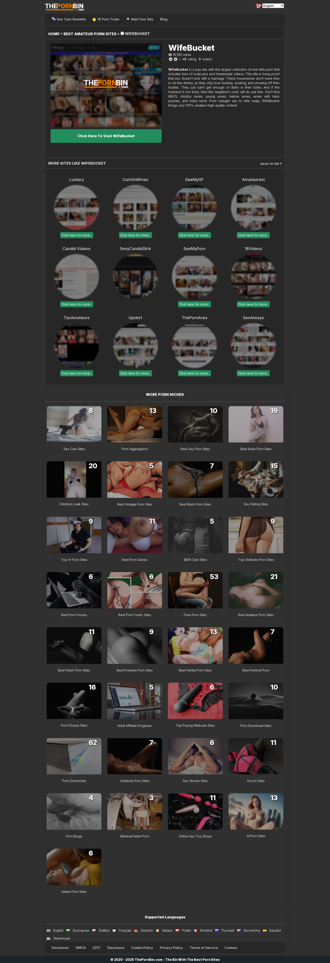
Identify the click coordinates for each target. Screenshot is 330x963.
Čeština (104, 930)
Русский (228, 930)
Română (206, 930)
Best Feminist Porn (255, 670)
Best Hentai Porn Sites (195, 670)
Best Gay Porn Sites (195, 449)
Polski (186, 930)
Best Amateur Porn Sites (90, 34)
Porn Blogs (74, 836)
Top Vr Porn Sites (74, 560)
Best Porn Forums (74, 615)
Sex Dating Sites (256, 504)
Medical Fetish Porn (134, 836)
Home (53, 34)
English (58, 930)
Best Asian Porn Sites (256, 449)
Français (125, 930)
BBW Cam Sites (195, 560)
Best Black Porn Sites (195, 504)
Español (275, 930)
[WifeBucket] (106, 85)
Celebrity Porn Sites (135, 781)
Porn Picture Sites (74, 725)
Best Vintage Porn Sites (134, 504)
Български (81, 930)
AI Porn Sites (256, 836)
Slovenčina (252, 930)
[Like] (170, 59)
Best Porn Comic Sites (135, 615)
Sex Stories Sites (195, 781)
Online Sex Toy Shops (195, 836)
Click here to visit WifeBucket (106, 136)
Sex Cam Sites (74, 449)
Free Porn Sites (195, 615)
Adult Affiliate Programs (135, 726)
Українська (61, 938)
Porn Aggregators (134, 449)
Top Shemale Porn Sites (256, 560)
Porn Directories (74, 781)
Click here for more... (76, 235)
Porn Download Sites (255, 726)
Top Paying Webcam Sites (195, 725)
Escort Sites (256, 781)
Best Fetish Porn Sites (74, 670)
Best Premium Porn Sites (135, 670)
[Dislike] (175, 59)
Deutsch (147, 930)
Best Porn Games (134, 560)
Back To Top (270, 164)
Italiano (167, 930)
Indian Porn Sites (74, 891)
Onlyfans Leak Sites (74, 504)
